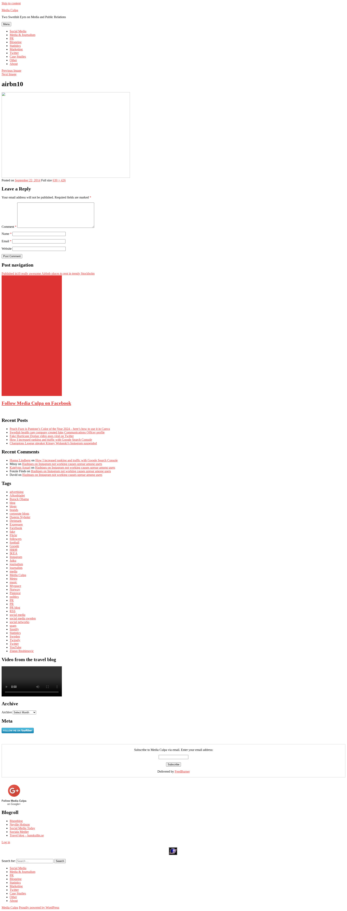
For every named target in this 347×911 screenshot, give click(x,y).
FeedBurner (182, 771)
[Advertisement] (32, 335)
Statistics (15, 45)
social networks (19, 622)
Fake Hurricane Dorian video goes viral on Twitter (42, 436)
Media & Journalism (22, 35)
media (13, 571)
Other (13, 60)
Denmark (15, 520)
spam (13, 625)
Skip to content (11, 3)
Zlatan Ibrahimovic (22, 651)
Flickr (13, 535)
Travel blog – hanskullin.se (27, 835)
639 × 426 (59, 180)
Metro (13, 578)
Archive (7, 712)
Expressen (16, 524)
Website (7, 248)
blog (12, 502)
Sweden (15, 636)
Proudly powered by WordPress (39, 907)
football (14, 542)
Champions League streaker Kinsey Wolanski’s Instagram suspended (53, 443)
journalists (16, 568)
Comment (9, 226)
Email (6, 241)
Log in (6, 842)
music (13, 582)
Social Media (18, 31)
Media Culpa (10, 10)
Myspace (15, 586)
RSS (12, 611)
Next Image (9, 74)
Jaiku (13, 560)
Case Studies (18, 56)
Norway (15, 589)
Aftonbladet (17, 495)
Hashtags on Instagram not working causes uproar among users (62, 464)
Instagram (16, 557)
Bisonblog (16, 821)
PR (12, 38)
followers (15, 539)
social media (17, 615)
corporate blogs (19, 513)
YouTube (15, 647)
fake (12, 531)
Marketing (16, 49)
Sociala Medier (19, 831)
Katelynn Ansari (20, 467)
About (14, 63)
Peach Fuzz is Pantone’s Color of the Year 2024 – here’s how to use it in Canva (60, 428)
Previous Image (11, 70)
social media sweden (23, 618)
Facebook (16, 528)
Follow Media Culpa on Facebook (36, 403)
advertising (16, 492)
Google (14, 546)
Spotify (14, 629)
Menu (6, 24)
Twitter (14, 53)
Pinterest (15, 593)
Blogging (15, 42)
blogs (13, 506)
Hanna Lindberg (20, 460)
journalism (16, 564)
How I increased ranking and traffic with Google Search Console (51, 439)
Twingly (15, 640)
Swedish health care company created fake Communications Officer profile (57, 432)
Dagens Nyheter (20, 517)
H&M (13, 549)
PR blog (15, 607)
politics (14, 596)
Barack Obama (19, 499)
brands (14, 510)
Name (7, 233)
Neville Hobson (20, 824)
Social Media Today (22, 828)
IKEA (13, 553)
